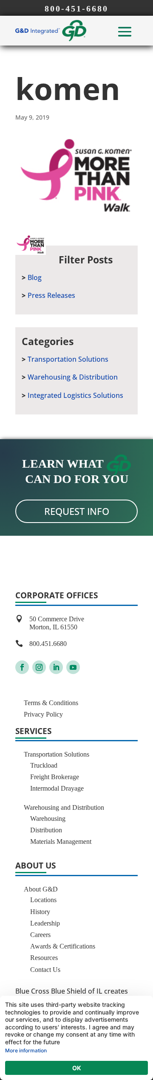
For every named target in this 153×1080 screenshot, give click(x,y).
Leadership (45, 923)
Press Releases (51, 295)
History (40, 911)
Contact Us (45, 969)
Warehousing (47, 818)
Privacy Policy (43, 714)
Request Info (76, 511)
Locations (43, 899)
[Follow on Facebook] (22, 667)
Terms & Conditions (51, 702)
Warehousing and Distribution (64, 807)
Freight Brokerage (54, 776)
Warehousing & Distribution (73, 377)
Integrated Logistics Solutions (75, 395)
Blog (35, 277)
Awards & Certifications (62, 946)
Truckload (43, 765)
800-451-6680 (76, 8)
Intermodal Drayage (57, 788)
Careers (40, 934)
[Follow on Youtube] (73, 667)
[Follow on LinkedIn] (56, 667)
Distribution (46, 830)
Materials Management (60, 841)
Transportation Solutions (68, 359)
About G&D (41, 889)
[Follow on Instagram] (39, 667)
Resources (44, 957)
